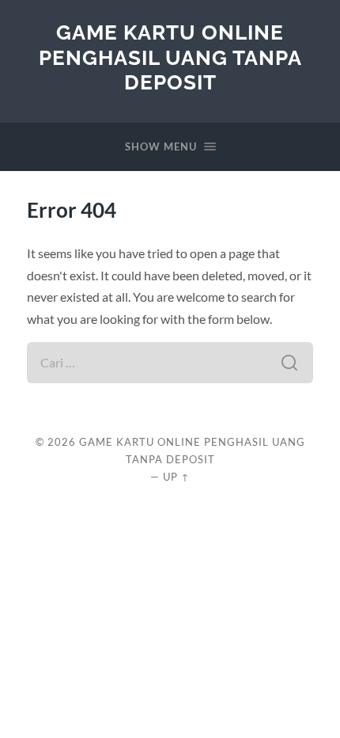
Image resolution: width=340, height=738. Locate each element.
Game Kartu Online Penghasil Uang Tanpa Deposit (170, 57)
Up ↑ (176, 476)
